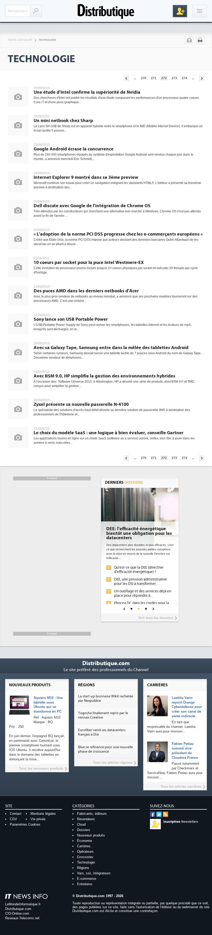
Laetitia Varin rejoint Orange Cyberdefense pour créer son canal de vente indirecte (187, 707)
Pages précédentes (126, 78)
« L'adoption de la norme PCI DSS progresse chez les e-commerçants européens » (118, 234)
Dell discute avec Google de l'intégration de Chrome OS (92, 205)
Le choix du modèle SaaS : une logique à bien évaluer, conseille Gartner (109, 433)
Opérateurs (85, 851)
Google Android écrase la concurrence (73, 149)
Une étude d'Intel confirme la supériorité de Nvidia (87, 92)
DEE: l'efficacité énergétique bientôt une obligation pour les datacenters (139, 534)
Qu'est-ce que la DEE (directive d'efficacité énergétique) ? (138, 569)
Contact (15, 814)
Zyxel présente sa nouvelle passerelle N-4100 (81, 404)
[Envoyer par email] (189, 40)
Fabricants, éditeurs (92, 814)
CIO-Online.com (17, 913)
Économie (84, 841)
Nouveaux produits (91, 835)
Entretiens (84, 884)
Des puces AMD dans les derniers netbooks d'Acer (86, 291)
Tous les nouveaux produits (41, 768)
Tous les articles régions (112, 762)
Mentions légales (43, 814)
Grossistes (85, 857)
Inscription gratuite (180, 11)
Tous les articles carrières (180, 786)
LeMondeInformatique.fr (23, 904)
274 (184, 78)
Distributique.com (18, 909)
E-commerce (86, 879)
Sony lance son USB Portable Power (71, 319)
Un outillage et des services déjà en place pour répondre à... (142, 593)
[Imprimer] (200, 40)
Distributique (106, 11)
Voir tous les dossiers (155, 618)
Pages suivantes (201, 78)
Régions (83, 868)
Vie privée (38, 819)
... (135, 78)
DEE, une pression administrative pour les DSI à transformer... (140, 581)
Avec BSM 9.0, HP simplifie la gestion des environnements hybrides (104, 376)
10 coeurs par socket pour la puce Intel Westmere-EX (89, 262)
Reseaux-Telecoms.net (22, 918)
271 (153, 78)
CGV (13, 819)
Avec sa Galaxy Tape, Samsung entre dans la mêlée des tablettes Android (111, 347)
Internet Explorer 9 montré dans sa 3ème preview (86, 177)
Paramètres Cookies (25, 824)
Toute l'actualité (20, 40)
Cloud (81, 824)
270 (143, 78)
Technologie (47, 40)
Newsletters (180, 822)
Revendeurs (86, 819)
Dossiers (83, 830)
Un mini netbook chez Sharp (63, 120)
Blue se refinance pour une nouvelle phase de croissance (105, 749)
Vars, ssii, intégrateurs (94, 873)
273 (174, 78)
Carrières (83, 846)
